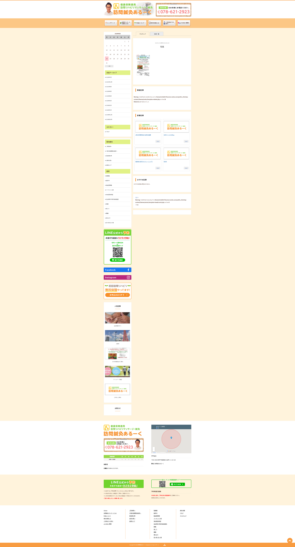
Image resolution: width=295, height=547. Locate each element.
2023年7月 (109, 77)
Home (105, 510)
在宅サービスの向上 (169, 135)
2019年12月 (109, 114)
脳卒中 (108, 180)
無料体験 (182, 510)
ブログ (158, 141)
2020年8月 (109, 96)
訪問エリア (109, 165)
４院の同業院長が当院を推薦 (143, 135)
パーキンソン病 (110, 190)
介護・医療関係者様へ (111, 151)
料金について (107, 516)
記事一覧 (156, 34)
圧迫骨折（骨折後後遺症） (112, 199)
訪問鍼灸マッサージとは (110, 513)
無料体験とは (107, 518)
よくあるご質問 (107, 524)
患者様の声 (109, 156)
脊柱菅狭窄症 (109, 194)
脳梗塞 (108, 176)
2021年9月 (109, 86)
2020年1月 (109, 110)
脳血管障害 (109, 185)
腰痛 (107, 213)
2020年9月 (109, 91)
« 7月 (109, 66)
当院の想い (109, 160)
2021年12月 (109, 82)
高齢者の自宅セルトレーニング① (144, 161)
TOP (136, 197)
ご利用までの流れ (108, 521)
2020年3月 (109, 100)
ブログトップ (142, 34)
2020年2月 (109, 105)
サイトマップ (183, 516)
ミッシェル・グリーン (154, 545)
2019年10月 (109, 119)
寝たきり (108, 218)
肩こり (107, 208)
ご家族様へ (109, 146)
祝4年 (165, 161)
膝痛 (107, 204)
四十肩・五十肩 (110, 222)
